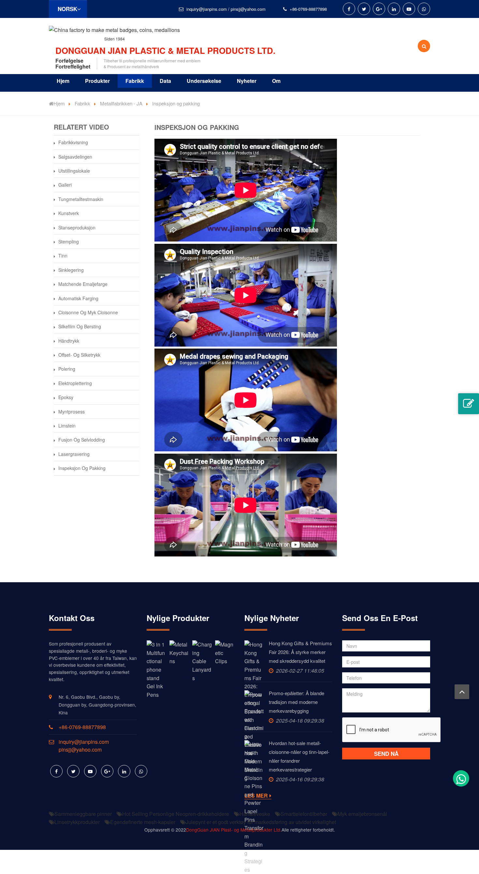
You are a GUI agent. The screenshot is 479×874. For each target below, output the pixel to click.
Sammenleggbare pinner (83, 814)
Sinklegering (71, 270)
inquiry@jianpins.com (206, 9)
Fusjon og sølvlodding (81, 439)
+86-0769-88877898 (308, 9)
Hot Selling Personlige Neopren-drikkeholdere (175, 814)
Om (276, 81)
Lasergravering (74, 454)
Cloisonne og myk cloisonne (88, 312)
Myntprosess (71, 411)
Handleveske (255, 814)
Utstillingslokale (74, 170)
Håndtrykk (68, 340)
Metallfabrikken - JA (121, 103)
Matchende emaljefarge (83, 284)
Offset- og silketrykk (79, 354)
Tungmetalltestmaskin (80, 199)
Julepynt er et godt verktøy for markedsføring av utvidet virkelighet (261, 822)
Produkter (97, 81)
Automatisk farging (78, 298)
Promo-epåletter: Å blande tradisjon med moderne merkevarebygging (296, 702)
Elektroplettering (75, 383)
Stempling (68, 241)
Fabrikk (134, 81)
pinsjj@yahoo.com (248, 9)
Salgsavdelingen (75, 156)
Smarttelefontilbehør (304, 814)
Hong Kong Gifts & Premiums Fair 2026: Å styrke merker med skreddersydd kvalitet (300, 652)
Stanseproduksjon (76, 227)
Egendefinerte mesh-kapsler (142, 822)
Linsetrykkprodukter (77, 822)
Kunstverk (68, 213)
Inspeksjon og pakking (82, 468)
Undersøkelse (204, 81)
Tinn (62, 255)
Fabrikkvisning (73, 142)
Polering (66, 369)
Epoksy (65, 397)
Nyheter (246, 81)
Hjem (63, 81)
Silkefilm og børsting (79, 326)
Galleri (65, 184)
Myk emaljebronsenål (362, 814)
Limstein (67, 425)
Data (165, 81)
